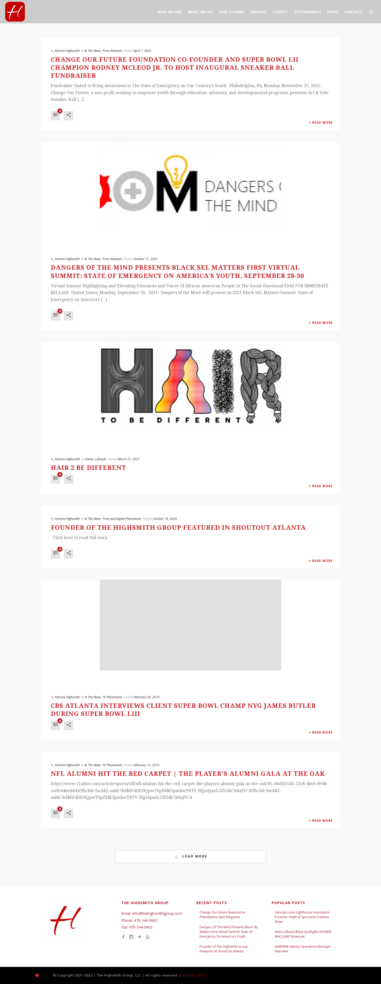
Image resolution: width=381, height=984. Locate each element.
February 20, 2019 (146, 697)
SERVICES (258, 11)
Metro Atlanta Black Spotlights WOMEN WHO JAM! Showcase (303, 934)
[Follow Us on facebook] (123, 937)
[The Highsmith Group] (41, 975)
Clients (89, 459)
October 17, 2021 (145, 259)
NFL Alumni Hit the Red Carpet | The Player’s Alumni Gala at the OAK (188, 773)
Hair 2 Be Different (88, 467)
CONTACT (353, 11)
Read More (322, 122)
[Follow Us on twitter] (139, 937)
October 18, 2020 (165, 519)
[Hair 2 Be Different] (190, 387)
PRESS (332, 11)
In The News (92, 50)
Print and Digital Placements (121, 519)
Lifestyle (100, 459)
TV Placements (112, 697)
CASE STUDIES (231, 11)
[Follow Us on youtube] (147, 937)
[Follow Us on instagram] (131, 937)
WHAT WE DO (200, 11)
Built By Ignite (194, 975)
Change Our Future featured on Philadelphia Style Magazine (222, 914)
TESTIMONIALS (307, 11)
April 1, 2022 (142, 50)
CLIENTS (280, 11)
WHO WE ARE (170, 11)
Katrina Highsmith (67, 50)
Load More (194, 856)
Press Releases (112, 50)
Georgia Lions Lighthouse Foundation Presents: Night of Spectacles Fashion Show (302, 917)
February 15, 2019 (146, 765)
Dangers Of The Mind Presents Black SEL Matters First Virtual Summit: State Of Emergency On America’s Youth (229, 932)
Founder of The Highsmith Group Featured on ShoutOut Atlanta (224, 948)
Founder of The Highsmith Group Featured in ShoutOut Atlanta (178, 527)
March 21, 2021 (129, 459)
